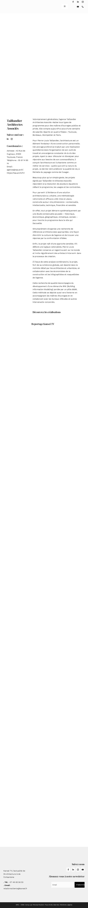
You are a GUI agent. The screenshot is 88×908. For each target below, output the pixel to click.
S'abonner (80, 885)
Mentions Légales (66, 905)
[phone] (83, 7)
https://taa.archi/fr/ (16, 173)
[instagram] (83, 2)
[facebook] (73, 2)
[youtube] (78, 7)
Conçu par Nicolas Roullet (34, 905)
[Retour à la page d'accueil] (10, 5)
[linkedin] (78, 2)
